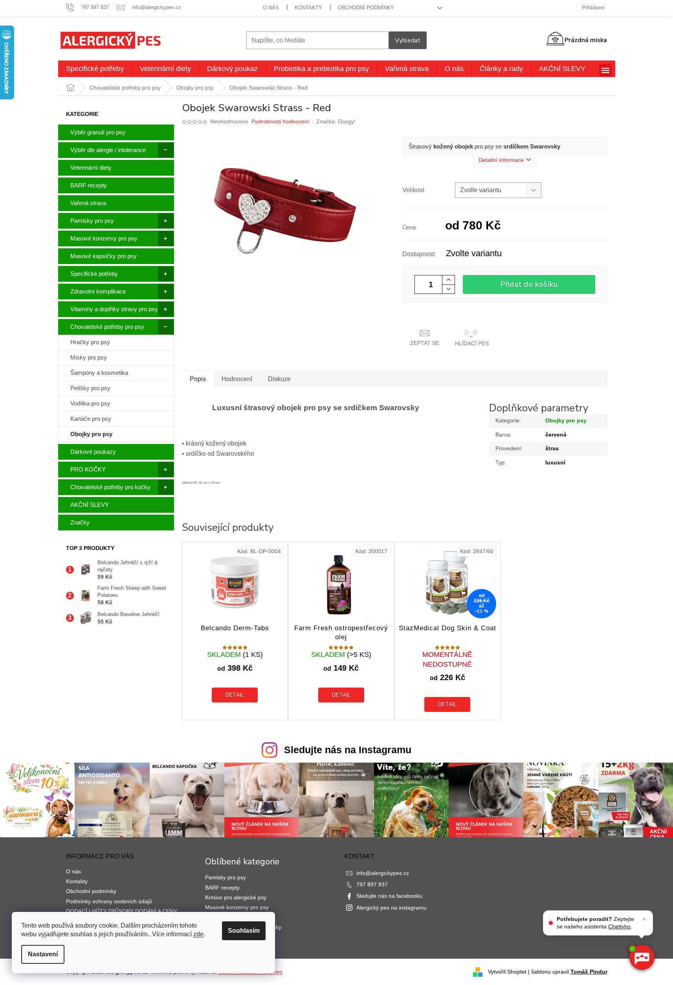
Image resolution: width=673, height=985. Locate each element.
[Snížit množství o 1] (448, 288)
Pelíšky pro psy (90, 388)
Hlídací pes (472, 343)
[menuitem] (95, 69)
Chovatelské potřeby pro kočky (110, 487)
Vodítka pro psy (90, 403)
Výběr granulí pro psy (97, 132)
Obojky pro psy (91, 434)
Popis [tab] (198, 379)
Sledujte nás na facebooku (389, 896)
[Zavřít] (644, 919)
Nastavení (43, 954)
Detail (235, 695)
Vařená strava (88, 203)
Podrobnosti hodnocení (280, 121)
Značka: (336, 121)
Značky (80, 522)
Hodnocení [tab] (237, 379)
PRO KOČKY (88, 469)
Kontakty (308, 8)
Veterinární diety (91, 167)
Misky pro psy (88, 357)
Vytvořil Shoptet (507, 971)
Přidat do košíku (529, 284)
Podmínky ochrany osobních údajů (109, 901)
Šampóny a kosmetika (99, 372)
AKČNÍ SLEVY (89, 504)
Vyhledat (407, 40)
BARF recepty (88, 185)
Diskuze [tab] (279, 379)
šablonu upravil (569, 971)
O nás (271, 8)
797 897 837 (372, 884)
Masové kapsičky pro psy (103, 256)
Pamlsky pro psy (92, 220)
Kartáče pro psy (90, 418)
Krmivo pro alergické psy (235, 897)
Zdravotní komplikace (98, 291)
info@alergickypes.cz (382, 873)
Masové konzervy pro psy (104, 238)
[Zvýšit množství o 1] (448, 279)
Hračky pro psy (90, 342)
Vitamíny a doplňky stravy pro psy (114, 309)
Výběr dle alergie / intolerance (108, 150)
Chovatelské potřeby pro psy (107, 326)
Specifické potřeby (94, 273)
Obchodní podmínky (366, 8)
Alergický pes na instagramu (391, 907)
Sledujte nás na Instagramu (347, 749)
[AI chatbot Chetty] (641, 957)
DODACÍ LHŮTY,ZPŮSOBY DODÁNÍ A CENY (121, 911)
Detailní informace (501, 160)
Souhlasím (244, 930)
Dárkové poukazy (93, 451)
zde (198, 934)
